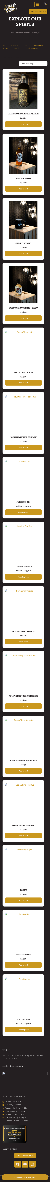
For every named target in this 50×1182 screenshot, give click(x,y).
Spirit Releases (32, 48)
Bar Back (14, 45)
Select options (23, 512)
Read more (23, 641)
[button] (37, 4)
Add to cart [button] (23, 124)
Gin (26, 45)
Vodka (5, 48)
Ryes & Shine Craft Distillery (14, 1128)
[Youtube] (25, 1164)
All (4, 45)
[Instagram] (32, 1164)
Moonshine (38, 45)
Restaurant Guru (14, 1139)
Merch (17, 48)
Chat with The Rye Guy (25, 1177)
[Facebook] (17, 1164)
